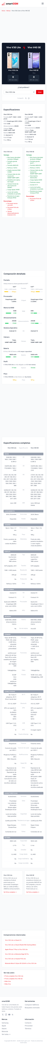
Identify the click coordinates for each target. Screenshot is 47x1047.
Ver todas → (6, 1034)
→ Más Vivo (7, 981)
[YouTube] (9, 1015)
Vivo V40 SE (33, 70)
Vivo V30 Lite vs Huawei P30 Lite (15, 959)
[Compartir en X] (26, 98)
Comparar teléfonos (32, 1005)
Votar (40, 92)
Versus (8, 10)
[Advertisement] (23, 244)
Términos (28, 1028)
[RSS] (13, 1015)
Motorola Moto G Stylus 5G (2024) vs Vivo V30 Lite (20, 963)
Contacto (28, 1023)
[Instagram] (6, 1015)
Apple (4, 1026)
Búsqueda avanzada (32, 1007)
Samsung (5, 1023)
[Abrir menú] (42, 3)
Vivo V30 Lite (13, 70)
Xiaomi (4, 1028)
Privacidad (28, 1026)
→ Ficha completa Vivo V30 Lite (13, 976)
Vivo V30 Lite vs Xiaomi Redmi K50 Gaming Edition (20, 945)
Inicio (3, 10)
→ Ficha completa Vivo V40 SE (13, 978)
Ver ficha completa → (10, 892)
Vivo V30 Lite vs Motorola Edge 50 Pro (17, 954)
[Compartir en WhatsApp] (29, 98)
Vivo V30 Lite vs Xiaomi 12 (13, 940)
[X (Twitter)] (3, 1015)
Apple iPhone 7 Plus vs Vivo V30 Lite (16, 949)
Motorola (5, 1031)
